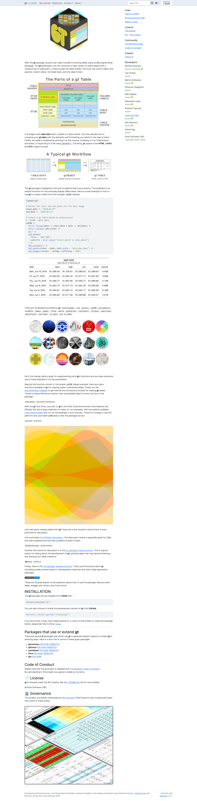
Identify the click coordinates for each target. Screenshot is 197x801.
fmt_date (33, 248)
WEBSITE (54, 644)
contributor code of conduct (85, 669)
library (30, 201)
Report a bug (131, 22)
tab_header (34, 234)
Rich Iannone (68, 698)
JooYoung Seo (132, 115)
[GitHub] (152, 3)
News (77, 3)
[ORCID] (142, 69)
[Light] (157, 3)
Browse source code (135, 18)
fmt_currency (35, 246)
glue (52, 240)
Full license (130, 31)
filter (39, 226)
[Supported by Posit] (166, 3)
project (34, 412)
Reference (57, 3)
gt (26, 3)
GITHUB (45, 644)
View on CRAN (132, 14)
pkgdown (164, 796)
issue (58, 624)
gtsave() (66, 143)
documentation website (36, 390)
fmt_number (34, 251)
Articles (67, 3)
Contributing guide (134, 44)
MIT (126, 35)
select (39, 229)
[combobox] (139, 3)
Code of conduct (133, 48)
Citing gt (129, 57)
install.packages (35, 602)
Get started (44, 3)
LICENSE (137, 35)
